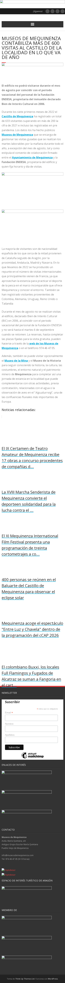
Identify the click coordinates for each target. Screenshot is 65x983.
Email (9, 712)
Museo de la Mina (16, 360)
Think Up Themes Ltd (24, 978)
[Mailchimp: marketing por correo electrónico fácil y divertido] (32, 758)
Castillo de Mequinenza (17, 116)
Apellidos (9, 735)
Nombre (9, 723)
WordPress (53, 978)
